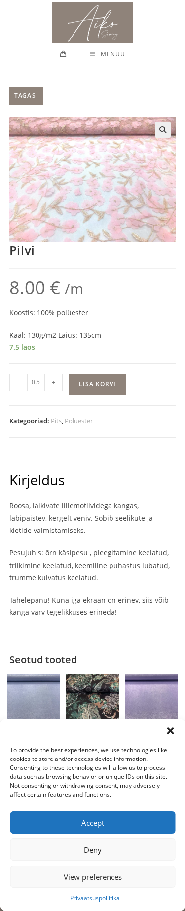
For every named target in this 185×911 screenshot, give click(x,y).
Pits (56, 421)
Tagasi (26, 95)
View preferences (93, 877)
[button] (170, 731)
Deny (93, 850)
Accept (92, 823)
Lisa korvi (97, 384)
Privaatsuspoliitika (95, 898)
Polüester (79, 421)
